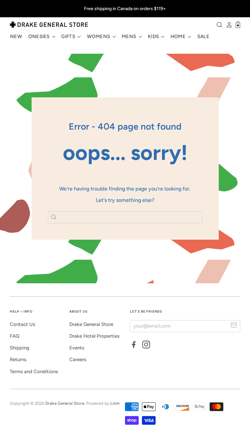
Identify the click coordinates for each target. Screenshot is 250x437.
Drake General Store (91, 324)
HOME (179, 36)
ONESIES (39, 36)
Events (76, 348)
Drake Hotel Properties (94, 336)
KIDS (154, 36)
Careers (77, 359)
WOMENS (99, 36)
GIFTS (68, 36)
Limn (114, 403)
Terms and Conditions (34, 371)
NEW (16, 36)
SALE (203, 36)
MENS (130, 36)
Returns (18, 359)
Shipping (19, 348)
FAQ (15, 336)
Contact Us (22, 324)
